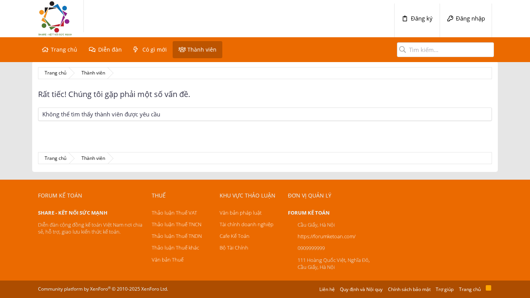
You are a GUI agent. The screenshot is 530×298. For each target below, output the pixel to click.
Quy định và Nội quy (361, 289)
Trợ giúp (445, 289)
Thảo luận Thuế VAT (174, 212)
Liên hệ (327, 289)
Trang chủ (64, 49)
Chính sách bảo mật (409, 289)
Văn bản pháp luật (241, 212)
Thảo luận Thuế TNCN (176, 224)
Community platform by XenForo (103, 289)
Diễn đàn (110, 49)
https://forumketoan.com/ (326, 236)
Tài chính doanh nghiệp (247, 224)
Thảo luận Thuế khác (175, 247)
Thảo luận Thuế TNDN (177, 235)
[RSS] (488, 289)
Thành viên (202, 49)
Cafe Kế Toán (234, 235)
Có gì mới (154, 49)
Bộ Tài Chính (234, 247)
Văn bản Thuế (168, 259)
